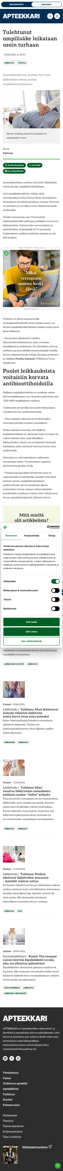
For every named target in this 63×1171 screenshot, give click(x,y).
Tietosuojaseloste (13, 1126)
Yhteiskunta (10, 1072)
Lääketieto (22, 828)
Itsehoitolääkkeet (12, 987)
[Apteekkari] (21, 16)
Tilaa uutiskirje (12, 1136)
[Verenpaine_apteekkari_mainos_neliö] (31, 278)
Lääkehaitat (9, 742)
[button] (50, 16)
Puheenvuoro (11, 1105)
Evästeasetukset (13, 1131)
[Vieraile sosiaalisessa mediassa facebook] (11, 1058)
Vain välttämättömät (31, 641)
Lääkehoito (9, 62)
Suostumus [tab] (11, 535)
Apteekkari (47, 4)
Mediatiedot (10, 1115)
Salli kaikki (31, 622)
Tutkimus (22, 62)
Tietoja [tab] (51, 535)
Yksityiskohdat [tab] (31, 535)
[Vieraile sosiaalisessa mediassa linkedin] (5, 1058)
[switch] (55, 590)
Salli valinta (31, 631)
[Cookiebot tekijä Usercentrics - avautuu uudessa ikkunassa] (47, 527)
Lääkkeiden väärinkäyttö (15, 993)
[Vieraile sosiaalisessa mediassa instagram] (18, 1058)
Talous (7, 1078)
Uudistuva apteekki (15, 1083)
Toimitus (8, 1120)
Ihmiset (7, 1099)
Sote (20, 911)
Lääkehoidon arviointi (14, 664)
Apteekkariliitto (16, 4)
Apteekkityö (10, 1088)
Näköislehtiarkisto (35, 1147)
